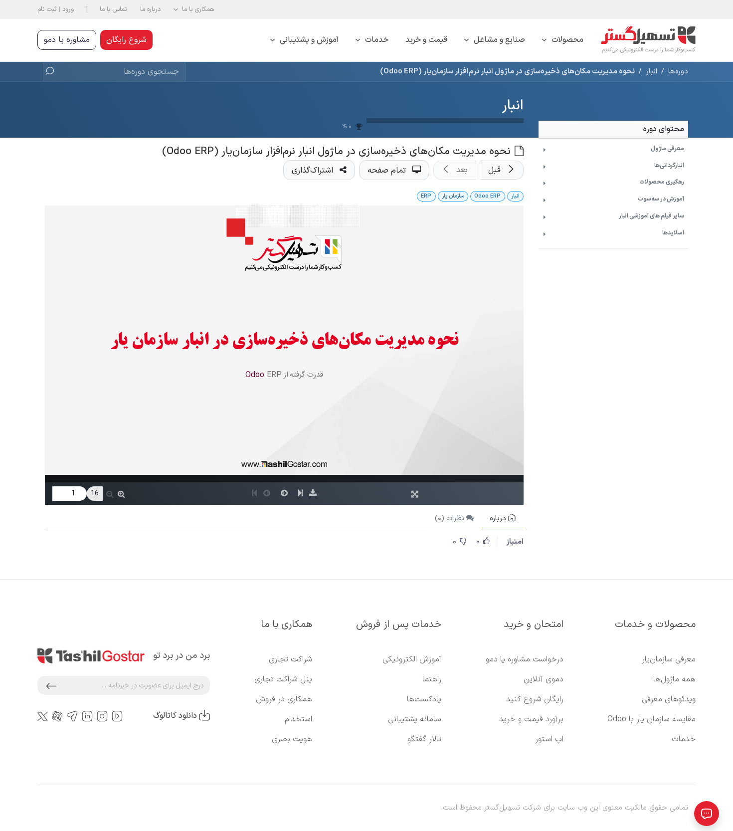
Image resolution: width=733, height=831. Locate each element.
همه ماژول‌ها (674, 679)
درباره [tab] (499, 518)
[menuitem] (562, 40)
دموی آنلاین (543, 679)
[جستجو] (52, 71)
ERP (426, 196)
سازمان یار (453, 196)
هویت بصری (292, 739)
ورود (68, 9)
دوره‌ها (678, 71)
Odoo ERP (487, 196)
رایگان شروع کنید (534, 699)
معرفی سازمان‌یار (669, 659)
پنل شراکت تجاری (283, 679)
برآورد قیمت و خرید (531, 719)
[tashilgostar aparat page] (57, 716)
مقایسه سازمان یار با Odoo (651, 719)
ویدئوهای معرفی (669, 699)
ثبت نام (47, 9)
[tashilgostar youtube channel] (117, 716)
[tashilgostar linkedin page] (87, 716)
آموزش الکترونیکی (411, 659)
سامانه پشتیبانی (414, 719)
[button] (194, 9)
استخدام (298, 719)
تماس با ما (113, 9)
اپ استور (549, 739)
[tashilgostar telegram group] (72, 716)
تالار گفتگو (424, 739)
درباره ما (150, 9)
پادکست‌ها (424, 699)
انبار (513, 105)
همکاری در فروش (284, 699)
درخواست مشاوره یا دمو (524, 659)
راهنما (431, 679)
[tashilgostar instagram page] (102, 716)
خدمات (684, 739)
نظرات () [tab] (450, 518)
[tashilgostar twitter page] (42, 715)
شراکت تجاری (290, 659)
